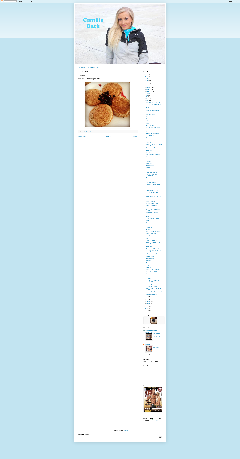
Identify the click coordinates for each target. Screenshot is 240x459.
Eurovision (149, 150)
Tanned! (148, 276)
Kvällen (148, 152)
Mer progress (149, 223)
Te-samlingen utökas (151, 286)
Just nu (148, 119)
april (147, 297)
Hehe (147, 238)
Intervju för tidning (150, 114)
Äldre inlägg (134, 136)
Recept (97, 67)
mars (147, 299)
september (149, 91)
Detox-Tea (149, 246)
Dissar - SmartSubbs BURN (153, 269)
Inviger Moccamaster (151, 294)
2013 (146, 83)
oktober (148, 89)
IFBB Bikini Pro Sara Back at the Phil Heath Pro (157, 335)
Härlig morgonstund (151, 233)
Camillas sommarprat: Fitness (156, 347)
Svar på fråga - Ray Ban (152, 192)
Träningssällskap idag (152, 172)
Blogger (126, 430)
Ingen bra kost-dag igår (152, 203)
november (149, 87)
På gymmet (149, 265)
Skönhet (83, 67)
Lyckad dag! (149, 123)
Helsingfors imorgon (151, 125)
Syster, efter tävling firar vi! (152, 218)
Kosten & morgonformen (152, 110)
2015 (146, 78)
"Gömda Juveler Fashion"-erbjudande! (153, 175)
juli (147, 96)
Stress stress (149, 188)
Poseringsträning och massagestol (151, 206)
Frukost (148, 178)
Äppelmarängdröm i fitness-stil (154, 292)
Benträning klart (150, 256)
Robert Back (148, 344)
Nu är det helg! (150, 161)
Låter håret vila (150, 156)
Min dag (148, 138)
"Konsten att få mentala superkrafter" (152, 213)
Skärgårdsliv (149, 236)
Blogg (79, 67)
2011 (146, 308)
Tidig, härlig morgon (151, 135)
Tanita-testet (149, 142)
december (149, 85)
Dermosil (148, 167)
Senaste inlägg (82, 136)
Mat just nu (149, 260)
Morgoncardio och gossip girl (153, 196)
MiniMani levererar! (151, 182)
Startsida (108, 136)
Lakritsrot (148, 225)
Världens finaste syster (152, 190)
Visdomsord (92, 67)
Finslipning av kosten (151, 284)
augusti (148, 93)
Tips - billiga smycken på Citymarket (152, 281)
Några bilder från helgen (152, 121)
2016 (146, 76)
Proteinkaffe (149, 267)
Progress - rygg (150, 258)
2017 (146, 74)
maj (147, 100)
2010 (146, 310)
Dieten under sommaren (152, 274)
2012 (146, 306)
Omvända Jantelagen (151, 240)
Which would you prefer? (152, 248)
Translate (156, 420)
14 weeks (148, 278)
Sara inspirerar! (150, 165)
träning (87, 67)
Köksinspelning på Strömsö (153, 133)
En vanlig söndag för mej (152, 263)
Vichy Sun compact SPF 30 (153, 102)
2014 (146, 80)
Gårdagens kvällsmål (151, 254)
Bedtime (148, 216)
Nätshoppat (149, 227)
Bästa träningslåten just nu (153, 154)
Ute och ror (149, 163)
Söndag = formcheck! (151, 148)
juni (147, 98)
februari (148, 301)
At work (148, 229)
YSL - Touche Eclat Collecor (153, 231)
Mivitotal (148, 220)
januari (148, 303)
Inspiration (149, 116)
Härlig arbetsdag (150, 201)
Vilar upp (148, 131)
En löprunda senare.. (151, 108)
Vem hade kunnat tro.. (151, 271)
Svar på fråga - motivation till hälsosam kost (153, 105)
